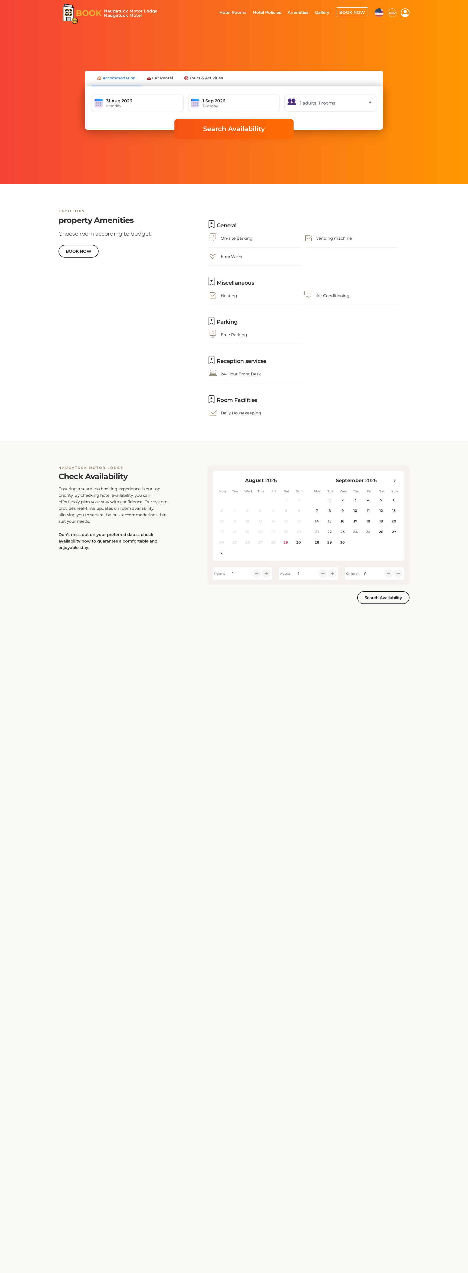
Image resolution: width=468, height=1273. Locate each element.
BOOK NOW (353, 12)
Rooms (219, 574)
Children (353, 574)
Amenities (303, 12)
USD (392, 12)
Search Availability (234, 129)
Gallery (325, 12)
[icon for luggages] (379, 12)
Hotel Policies (274, 12)
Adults (285, 574)
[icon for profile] (405, 12)
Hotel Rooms (242, 12)
